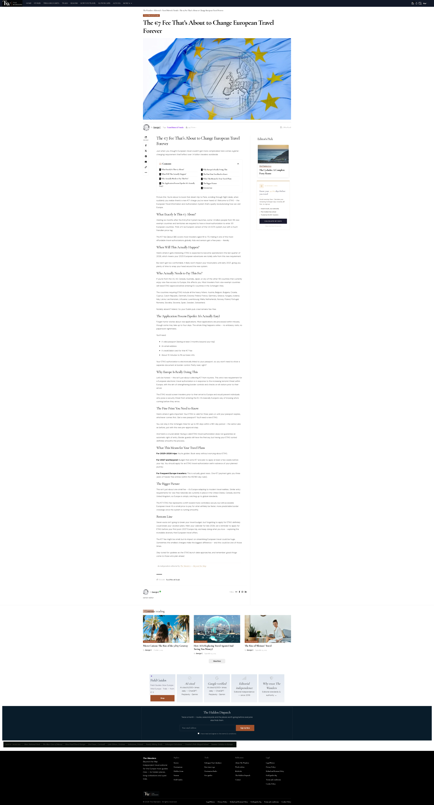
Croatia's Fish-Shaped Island (197, 744)
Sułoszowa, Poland (135, 744)
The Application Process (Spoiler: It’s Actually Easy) (177, 184)
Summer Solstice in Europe (222, 744)
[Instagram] (242, 592)
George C (156, 127)
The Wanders (185, 566)
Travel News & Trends (151, 15)
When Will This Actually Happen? (174, 174)
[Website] (236, 592)
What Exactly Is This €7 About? (172, 169)
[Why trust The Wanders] (271, 678)
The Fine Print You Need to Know (215, 174)
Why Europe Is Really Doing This (215, 169)
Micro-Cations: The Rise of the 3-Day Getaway (165, 645)
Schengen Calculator (173, 744)
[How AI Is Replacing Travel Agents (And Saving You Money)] (217, 629)
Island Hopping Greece (265, 166)
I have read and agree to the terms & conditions (218, 734)
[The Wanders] (12, 3)
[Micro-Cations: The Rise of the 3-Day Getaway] (166, 629)
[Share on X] (146, 151)
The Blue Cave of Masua (52, 744)
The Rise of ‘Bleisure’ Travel (258, 645)
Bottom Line (207, 188)
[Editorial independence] (244, 678)
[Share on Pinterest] (146, 156)
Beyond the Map (199, 566)
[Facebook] (239, 592)
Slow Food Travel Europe (75, 744)
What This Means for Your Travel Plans (217, 179)
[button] (420, 3)
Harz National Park (32, 744)
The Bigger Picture (210, 183)
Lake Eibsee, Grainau (116, 744)
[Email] (146, 161)
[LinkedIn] (246, 592)
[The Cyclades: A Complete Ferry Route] (273, 154)
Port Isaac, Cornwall (96, 744)
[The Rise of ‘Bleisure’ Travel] (268, 629)
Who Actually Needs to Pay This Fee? (174, 178)
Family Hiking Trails (154, 744)
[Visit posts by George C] (146, 592)
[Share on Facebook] (146, 145)
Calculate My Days (273, 221)
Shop (162, 698)
